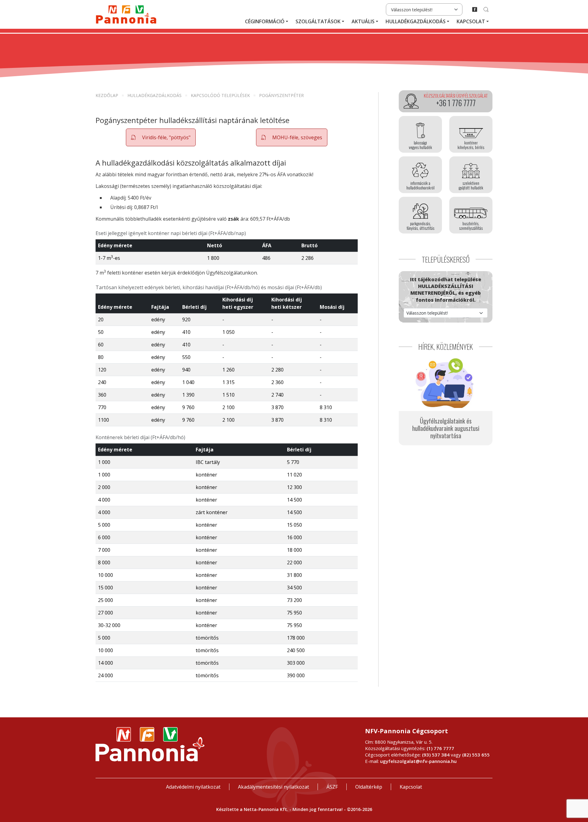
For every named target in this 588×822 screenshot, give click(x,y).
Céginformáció (265, 21)
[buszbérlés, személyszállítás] (470, 215)
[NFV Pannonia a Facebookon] (474, 9)
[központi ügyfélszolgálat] (445, 101)
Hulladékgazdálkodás (416, 21)
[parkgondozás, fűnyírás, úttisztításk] (420, 215)
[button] (161, 137)
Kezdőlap (107, 95)
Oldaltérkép (368, 786)
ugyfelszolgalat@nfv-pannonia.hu (418, 761)
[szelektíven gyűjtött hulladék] (470, 174)
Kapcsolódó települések (220, 95)
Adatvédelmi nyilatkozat (193, 786)
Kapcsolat (471, 21)
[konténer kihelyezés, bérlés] (470, 134)
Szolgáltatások (318, 21)
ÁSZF (332, 786)
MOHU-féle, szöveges (296, 137)
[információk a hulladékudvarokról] (420, 174)
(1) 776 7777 (440, 748)
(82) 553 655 (476, 755)
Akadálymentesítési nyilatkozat (273, 786)
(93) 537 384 (436, 755)
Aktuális (363, 21)
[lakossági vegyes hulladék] (420, 134)
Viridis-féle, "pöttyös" (165, 137)
